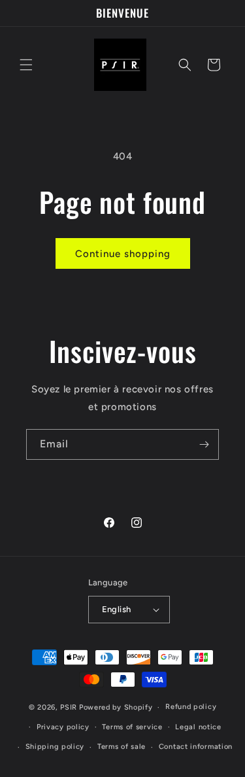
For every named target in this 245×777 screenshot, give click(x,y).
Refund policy (190, 706)
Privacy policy (63, 727)
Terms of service (132, 727)
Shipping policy (55, 746)
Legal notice (198, 727)
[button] (26, 64)
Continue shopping (123, 254)
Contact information (196, 746)
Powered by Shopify (116, 707)
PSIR (68, 707)
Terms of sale (121, 746)
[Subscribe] (203, 444)
